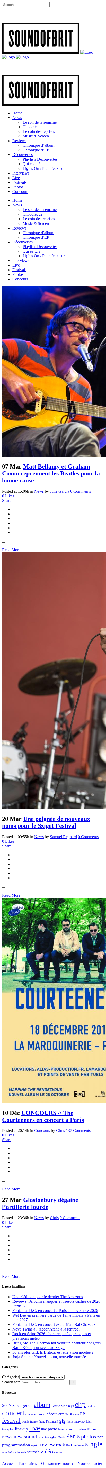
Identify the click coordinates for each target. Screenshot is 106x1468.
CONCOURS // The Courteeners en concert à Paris (43, 1116)
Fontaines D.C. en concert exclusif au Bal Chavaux (54, 1324)
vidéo (46, 1451)
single (93, 1444)
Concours (42, 1130)
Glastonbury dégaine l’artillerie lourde (40, 1203)
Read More (11, 550)
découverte (55, 1414)
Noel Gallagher (47, 1437)
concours (31, 1414)
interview (79, 1421)
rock (60, 1444)
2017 (6, 1405)
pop (100, 1437)
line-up (21, 1429)
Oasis (61, 1437)
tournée (33, 1452)
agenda (26, 1405)
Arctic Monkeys (62, 1406)
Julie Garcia (59, 491)
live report (65, 1429)
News (39, 491)
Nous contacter (90, 1463)
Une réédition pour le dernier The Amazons (47, 1297)
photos (88, 1437)
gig (62, 1421)
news (7, 1436)
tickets (21, 1452)
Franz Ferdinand (48, 1421)
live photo (49, 1429)
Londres (80, 1429)
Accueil (8, 1463)
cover (42, 1414)
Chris (60, 1130)
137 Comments (78, 1130)
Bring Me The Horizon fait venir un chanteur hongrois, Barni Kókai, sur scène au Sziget (57, 1345)
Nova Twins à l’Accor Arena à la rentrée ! (46, 1329)
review (47, 1444)
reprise (35, 1445)
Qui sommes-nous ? (57, 1463)
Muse (91, 1429)
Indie (70, 1421)
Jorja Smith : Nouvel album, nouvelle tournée (49, 1357)
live (34, 1428)
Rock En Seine (75, 1445)
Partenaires (28, 1463)
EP (82, 1414)
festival (11, 1420)
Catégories (10, 1377)
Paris (73, 1436)
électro (58, 1452)
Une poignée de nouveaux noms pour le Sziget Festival (46, 822)
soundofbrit (9, 1452)
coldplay (92, 1405)
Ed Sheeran (72, 1414)
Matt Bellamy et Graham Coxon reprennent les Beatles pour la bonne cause (51, 473)
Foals (25, 1421)
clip (80, 1404)
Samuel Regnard (63, 836)
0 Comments (80, 491)
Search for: (11, 1382)
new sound (25, 1437)
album (42, 1404)
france (34, 1421)
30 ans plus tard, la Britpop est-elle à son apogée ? (52, 1352)
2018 (15, 1406)
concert (13, 1413)
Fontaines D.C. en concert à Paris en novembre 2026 (55, 1310)
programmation (16, 1445)
